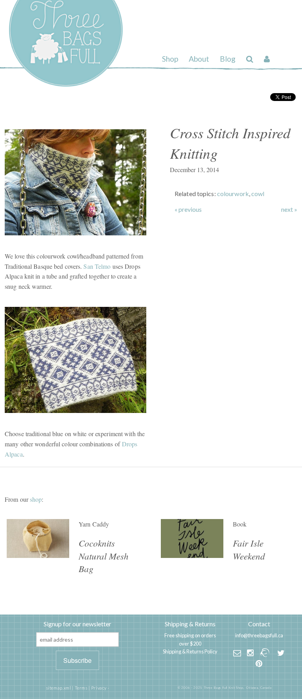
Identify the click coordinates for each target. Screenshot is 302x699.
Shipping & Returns (190, 623)
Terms (81, 687)
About (199, 58)
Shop (170, 58)
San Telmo (96, 266)
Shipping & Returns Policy (190, 651)
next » (289, 209)
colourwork (233, 193)
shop (36, 499)
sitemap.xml (58, 687)
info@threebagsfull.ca (259, 635)
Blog (228, 58)
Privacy (99, 687)
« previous (188, 209)
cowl (257, 193)
